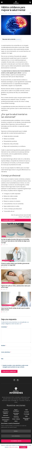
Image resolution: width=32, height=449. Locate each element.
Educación (5, 415)
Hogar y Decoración (16, 410)
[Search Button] (30, 2)
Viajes (26, 416)
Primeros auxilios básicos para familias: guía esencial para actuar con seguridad (15, 264)
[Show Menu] (2, 2)
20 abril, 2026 (4, 311)
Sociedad (26, 412)
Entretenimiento (5, 417)
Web (2, 358)
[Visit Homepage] (16, 2)
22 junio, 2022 (4, 13)
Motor (16, 421)
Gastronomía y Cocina (5, 420)
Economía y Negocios (5, 412)
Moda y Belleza (16, 419)
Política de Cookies (13, 447)
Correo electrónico (6, 352)
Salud (3, 236)
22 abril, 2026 (4, 267)
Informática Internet (7, 260)
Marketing (16, 417)
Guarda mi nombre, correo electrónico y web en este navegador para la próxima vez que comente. (15, 366)
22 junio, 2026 (5, 244)
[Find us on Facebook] (14, 380)
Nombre (3, 345)
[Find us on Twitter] (18, 380)
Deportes (5, 409)
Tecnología (26, 414)
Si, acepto (23, 447)
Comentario (4, 327)
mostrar (18, 39)
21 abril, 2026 (4, 289)
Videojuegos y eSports (26, 419)
